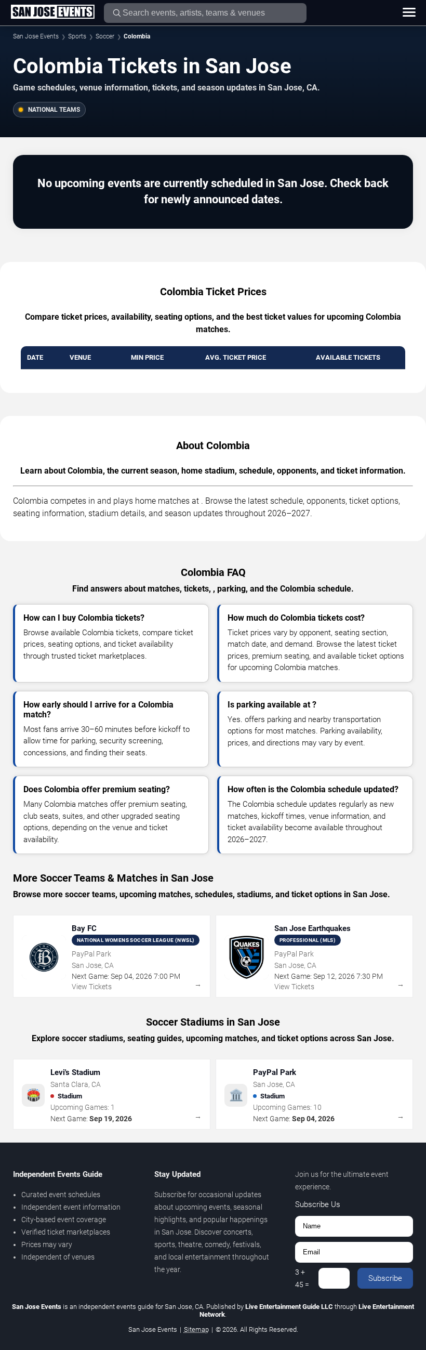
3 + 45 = (302, 1278)
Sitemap (196, 1329)
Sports (77, 36)
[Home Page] (52, 12)
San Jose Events (36, 36)
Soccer (105, 36)
